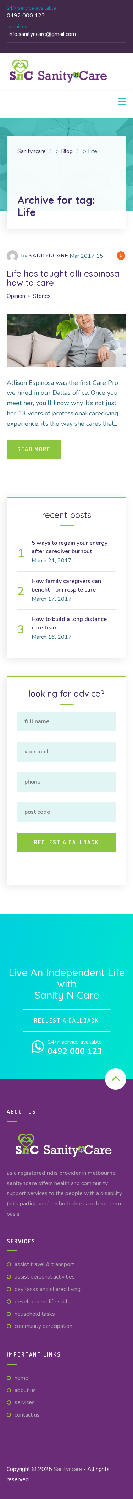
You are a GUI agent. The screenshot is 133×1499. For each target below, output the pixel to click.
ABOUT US (25, 1390)
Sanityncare (68, 1469)
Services (25, 1402)
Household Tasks (35, 1314)
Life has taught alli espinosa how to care (63, 278)
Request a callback (66, 1020)
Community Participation (43, 1326)
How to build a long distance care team (69, 623)
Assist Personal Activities (45, 1277)
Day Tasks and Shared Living (48, 1289)
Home (21, 1378)
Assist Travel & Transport (44, 1264)
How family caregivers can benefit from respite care (66, 585)
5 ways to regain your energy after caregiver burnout (69, 547)
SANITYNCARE (48, 256)
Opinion (16, 296)
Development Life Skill (41, 1302)
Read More (33, 449)
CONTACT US (27, 1415)
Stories (42, 296)
